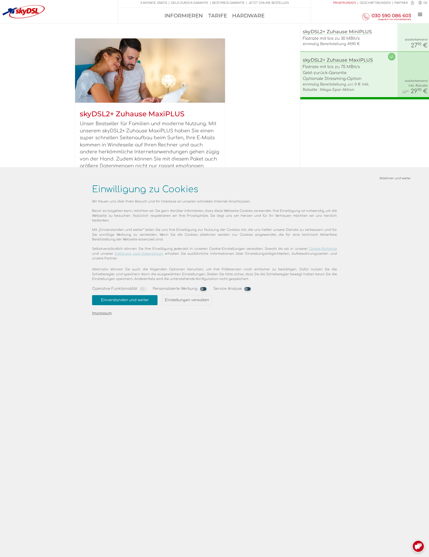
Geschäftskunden (375, 2)
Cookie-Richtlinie (323, 248)
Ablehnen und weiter (395, 178)
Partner (401, 2)
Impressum (102, 313)
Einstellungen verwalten (187, 300)
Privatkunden (344, 2)
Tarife (217, 16)
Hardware (248, 16)
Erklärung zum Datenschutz (139, 253)
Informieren (183, 16)
